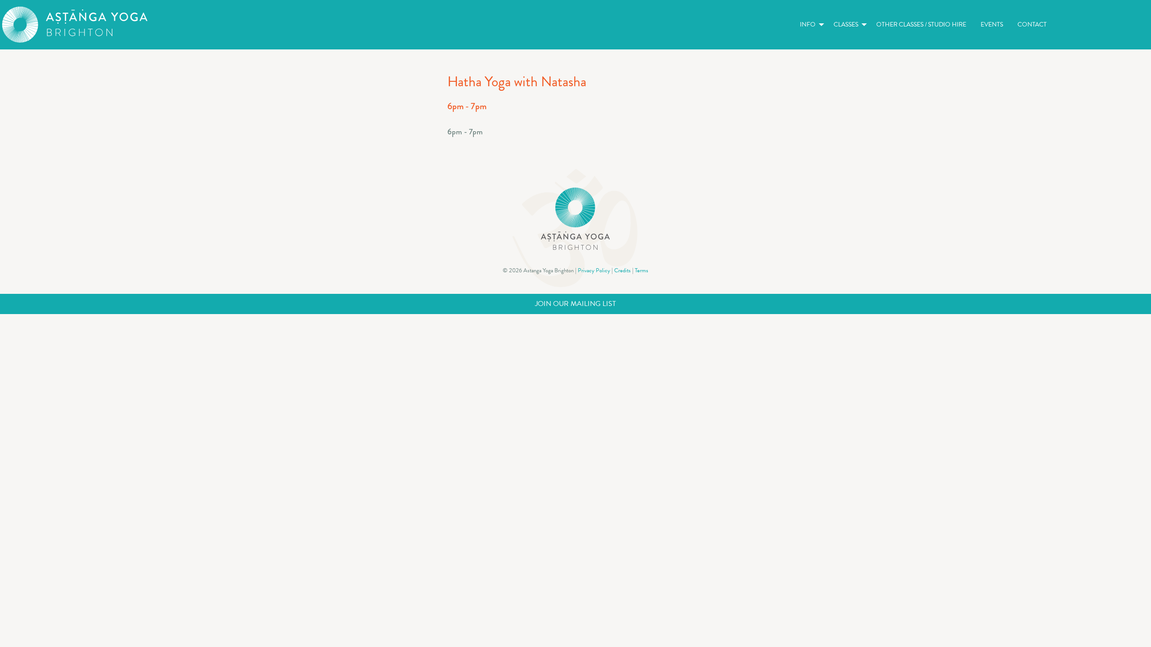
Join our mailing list (575, 303)
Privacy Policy (594, 270)
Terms (641, 270)
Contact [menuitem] (1032, 24)
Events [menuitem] (992, 24)
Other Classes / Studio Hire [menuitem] (921, 24)
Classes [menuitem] (846, 24)
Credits (622, 270)
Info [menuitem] (808, 24)
